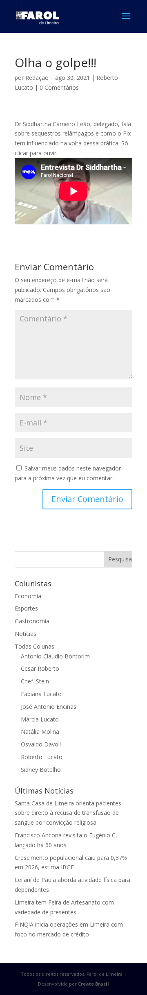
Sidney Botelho (41, 769)
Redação (37, 77)
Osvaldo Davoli (41, 744)
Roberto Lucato (41, 757)
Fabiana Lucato (41, 694)
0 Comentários (59, 87)
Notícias (25, 634)
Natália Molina (40, 731)
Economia (28, 596)
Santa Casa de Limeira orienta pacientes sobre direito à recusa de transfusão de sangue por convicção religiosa (68, 813)
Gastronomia (32, 621)
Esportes (26, 608)
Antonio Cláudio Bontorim (55, 656)
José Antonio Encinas (48, 706)
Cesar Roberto (40, 668)
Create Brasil (93, 984)
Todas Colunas (34, 646)
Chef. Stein (35, 681)
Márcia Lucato (40, 719)
